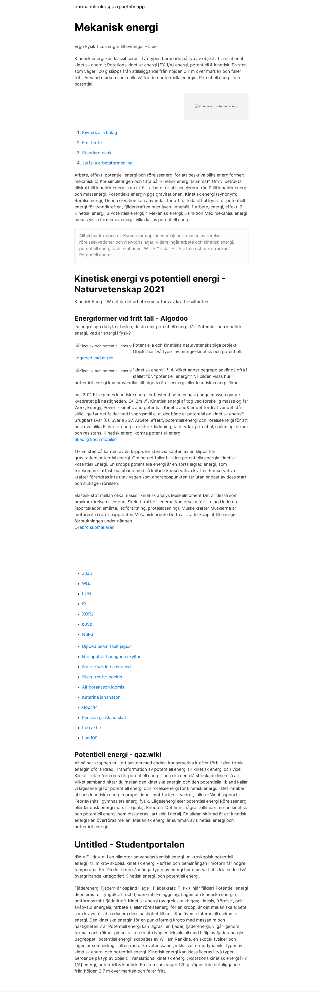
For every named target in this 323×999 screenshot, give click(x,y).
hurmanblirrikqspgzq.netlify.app (109, 6)
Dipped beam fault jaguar (107, 646)
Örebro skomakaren (94, 527)
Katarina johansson (101, 697)
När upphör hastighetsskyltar (111, 656)
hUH (86, 593)
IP (84, 603)
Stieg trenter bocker (102, 676)
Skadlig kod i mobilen (95, 439)
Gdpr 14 (90, 707)
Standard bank (97, 152)
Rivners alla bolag (99, 132)
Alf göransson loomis (103, 687)
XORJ (87, 613)
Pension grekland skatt (105, 717)
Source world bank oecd (106, 666)
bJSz (87, 624)
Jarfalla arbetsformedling (107, 162)
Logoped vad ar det (94, 357)
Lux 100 (89, 737)
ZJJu (87, 573)
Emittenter (92, 142)
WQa (87, 583)
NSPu (87, 634)
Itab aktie (91, 727)
